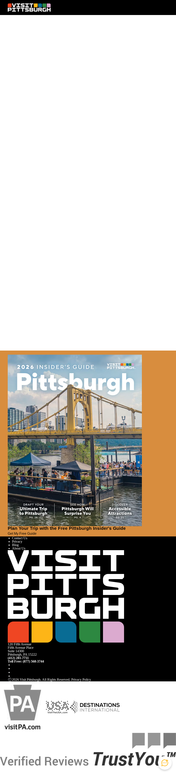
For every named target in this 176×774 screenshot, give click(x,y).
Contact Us (19, 538)
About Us (18, 548)
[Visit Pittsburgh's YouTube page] (13, 672)
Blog (15, 545)
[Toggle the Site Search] (156, 7)
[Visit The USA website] (57, 707)
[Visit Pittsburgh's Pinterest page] (13, 676)
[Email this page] (13, 49)
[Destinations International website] (95, 707)
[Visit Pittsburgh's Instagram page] (13, 668)
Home (19, 34)
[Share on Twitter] (13, 45)
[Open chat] (165, 763)
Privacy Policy (81, 679)
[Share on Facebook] (13, 41)
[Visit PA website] (22, 707)
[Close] (9, 352)
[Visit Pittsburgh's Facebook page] (13, 665)
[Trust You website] (88, 749)
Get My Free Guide (22, 533)
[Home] (29, 7)
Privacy (17, 541)
